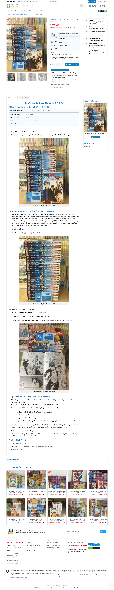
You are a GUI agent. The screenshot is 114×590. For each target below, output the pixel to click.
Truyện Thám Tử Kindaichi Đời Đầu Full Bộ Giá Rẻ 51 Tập (57, 492)
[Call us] (105, 11)
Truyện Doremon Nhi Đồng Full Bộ (77, 492)
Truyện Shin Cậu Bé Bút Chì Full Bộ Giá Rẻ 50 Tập (57, 520)
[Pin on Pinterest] (60, 87)
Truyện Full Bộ (22, 11)
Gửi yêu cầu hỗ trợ (11, 558)
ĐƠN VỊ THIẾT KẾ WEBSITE (53, 547)
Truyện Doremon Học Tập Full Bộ (36, 492)
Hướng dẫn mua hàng (94, 43)
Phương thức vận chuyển (12, 560)
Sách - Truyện (23, 14)
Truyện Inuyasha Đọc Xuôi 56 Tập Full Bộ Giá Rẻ (98, 520)
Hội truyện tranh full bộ (32, 547)
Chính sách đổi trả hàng (12, 563)
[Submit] (81, 6)
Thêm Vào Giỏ (72, 64)
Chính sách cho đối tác (52, 542)
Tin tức (32, 1)
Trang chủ (9, 14)
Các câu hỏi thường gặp (12, 553)
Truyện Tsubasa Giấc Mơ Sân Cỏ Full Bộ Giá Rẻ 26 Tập (77, 520)
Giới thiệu (29, 542)
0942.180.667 (19, 449)
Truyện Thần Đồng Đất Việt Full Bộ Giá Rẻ (98, 492)
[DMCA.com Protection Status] (94, 547)
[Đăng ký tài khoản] (101, 6)
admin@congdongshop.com (92, 571)
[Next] (44, 44)
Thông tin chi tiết (12, 97)
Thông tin (19, 1)
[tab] (12, 97)
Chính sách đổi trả (93, 50)
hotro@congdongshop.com (98, 31)
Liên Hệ (37, 1)
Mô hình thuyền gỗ (11, 11)
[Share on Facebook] (51, 87)
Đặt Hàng (96, 137)
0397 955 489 (100, 28)
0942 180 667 (100, 22)
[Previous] (9, 44)
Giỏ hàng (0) (87, 146)
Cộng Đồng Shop (20, 443)
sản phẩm (45, 434)
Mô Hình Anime (41, 11)
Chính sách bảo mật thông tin (33, 545)
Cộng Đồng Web (75, 587)
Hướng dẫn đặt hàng (24, 97)
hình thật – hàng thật (98, 40)
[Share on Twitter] (54, 87)
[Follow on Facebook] (99, 11)
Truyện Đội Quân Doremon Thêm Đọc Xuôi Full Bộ (36, 520)
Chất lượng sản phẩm (94, 38)
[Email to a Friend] (57, 87)
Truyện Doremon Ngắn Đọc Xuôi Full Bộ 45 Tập (16, 492)
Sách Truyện (31, 11)
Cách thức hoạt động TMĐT (53, 545)
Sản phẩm (26, 1)
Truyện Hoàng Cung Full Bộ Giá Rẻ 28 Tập (16, 520)
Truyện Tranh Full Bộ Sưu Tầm (37, 14)
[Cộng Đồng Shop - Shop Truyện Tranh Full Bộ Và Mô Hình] (12, 6)
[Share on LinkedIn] (63, 87)
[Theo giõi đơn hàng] (90, 6)
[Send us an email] (102, 11)
